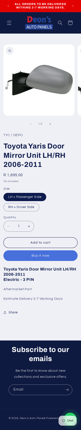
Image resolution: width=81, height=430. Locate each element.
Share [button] (13, 312)
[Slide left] (30, 124)
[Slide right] (50, 124)
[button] (9, 23)
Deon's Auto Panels (33, 418)
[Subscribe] (67, 389)
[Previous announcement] (8, 6)
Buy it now (40, 255)
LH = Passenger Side (24, 197)
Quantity (9, 217)
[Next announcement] (73, 6)
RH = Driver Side (21, 207)
